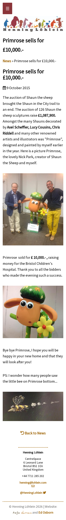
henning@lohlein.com (33, 482)
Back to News (35, 433)
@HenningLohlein (31, 493)
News (7, 60)
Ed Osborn (45, 512)
